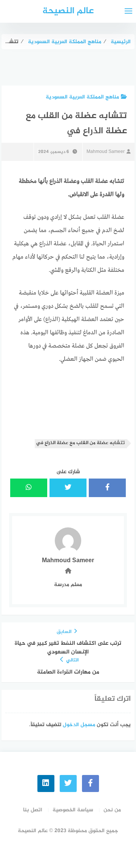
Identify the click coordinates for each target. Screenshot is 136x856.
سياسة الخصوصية (73, 810)
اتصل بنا (32, 810)
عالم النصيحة (68, 11)
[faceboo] (90, 783)
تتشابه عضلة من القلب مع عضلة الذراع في (80, 443)
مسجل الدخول (79, 724)
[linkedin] (45, 783)
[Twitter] (68, 783)
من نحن (112, 810)
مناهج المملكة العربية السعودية (82, 97)
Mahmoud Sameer (106, 152)
